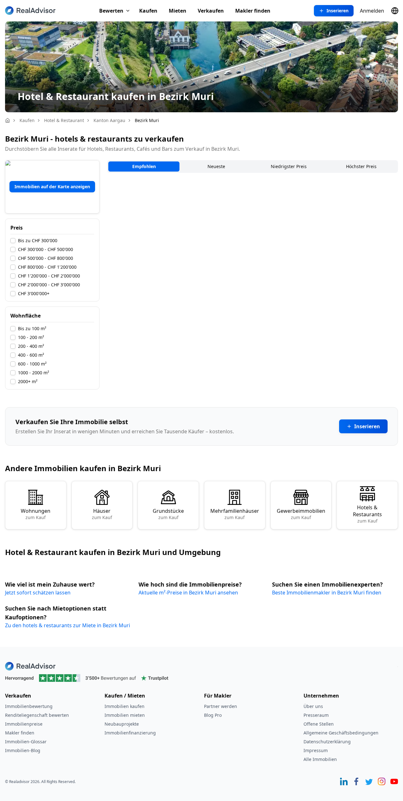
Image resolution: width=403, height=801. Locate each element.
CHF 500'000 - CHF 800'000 (45, 258)
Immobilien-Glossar (26, 742)
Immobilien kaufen (125, 706)
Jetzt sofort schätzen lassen (38, 592)
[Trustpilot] (201, 678)
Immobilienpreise (24, 724)
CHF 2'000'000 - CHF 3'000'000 (49, 285)
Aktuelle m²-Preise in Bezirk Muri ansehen (188, 592)
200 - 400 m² (31, 346)
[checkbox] (12, 240)
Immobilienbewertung (29, 706)
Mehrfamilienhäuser (234, 513)
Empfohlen (144, 166)
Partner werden (220, 706)
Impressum (316, 750)
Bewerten (111, 10)
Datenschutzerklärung (327, 742)
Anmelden (372, 10)
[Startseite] (7, 120)
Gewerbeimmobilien (301, 513)
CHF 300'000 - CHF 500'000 (45, 249)
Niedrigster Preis (289, 166)
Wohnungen (35, 513)
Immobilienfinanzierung (130, 733)
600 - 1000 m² (32, 364)
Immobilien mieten (125, 715)
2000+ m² (27, 381)
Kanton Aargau (109, 120)
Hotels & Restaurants (367, 514)
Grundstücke (168, 513)
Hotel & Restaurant (64, 120)
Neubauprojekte (122, 724)
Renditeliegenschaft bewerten (37, 715)
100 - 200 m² (31, 337)
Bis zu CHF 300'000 (37, 240)
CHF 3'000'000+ (33, 293)
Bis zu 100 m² (32, 328)
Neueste (216, 166)
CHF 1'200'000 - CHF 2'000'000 (49, 276)
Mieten (177, 10)
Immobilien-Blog (22, 750)
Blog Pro (213, 715)
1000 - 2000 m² (33, 373)
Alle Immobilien (320, 759)
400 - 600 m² (31, 355)
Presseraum (316, 715)
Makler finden (252, 10)
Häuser (102, 513)
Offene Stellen (319, 724)
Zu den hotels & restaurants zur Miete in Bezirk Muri (67, 625)
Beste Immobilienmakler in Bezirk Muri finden (326, 592)
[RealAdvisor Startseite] (30, 10)
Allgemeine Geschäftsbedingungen (341, 733)
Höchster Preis (361, 166)
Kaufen (148, 10)
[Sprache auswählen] (394, 10)
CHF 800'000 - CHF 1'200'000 (47, 267)
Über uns (313, 706)
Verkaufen (211, 10)
